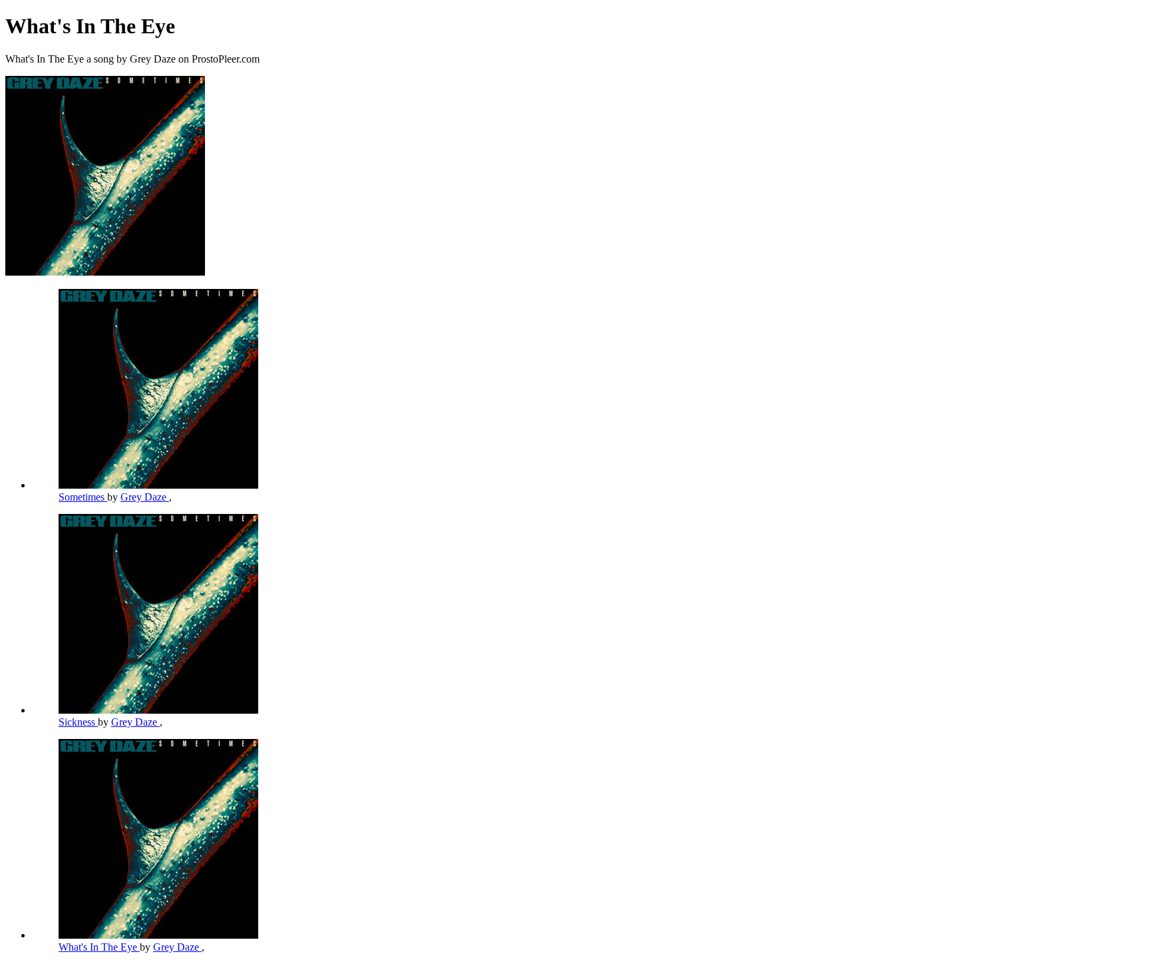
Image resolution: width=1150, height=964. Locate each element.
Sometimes (83, 497)
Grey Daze (144, 497)
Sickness (78, 722)
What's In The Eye (99, 947)
